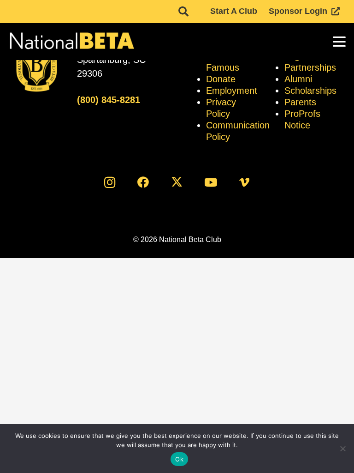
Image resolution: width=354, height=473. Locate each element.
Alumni (298, 79)
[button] (183, 11)
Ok (179, 459)
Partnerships (310, 67)
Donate (221, 79)
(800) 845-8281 (108, 100)
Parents (300, 102)
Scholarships (310, 90)
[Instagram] (109, 182)
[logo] (71, 41)
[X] (177, 182)
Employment (231, 90)
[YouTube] (210, 182)
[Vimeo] (244, 182)
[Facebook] (143, 182)
